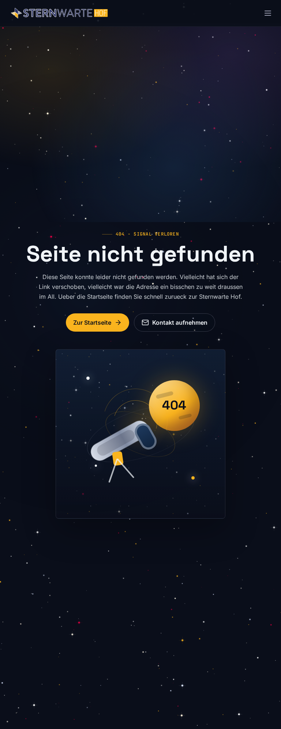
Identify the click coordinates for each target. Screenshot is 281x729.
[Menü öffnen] (268, 13)
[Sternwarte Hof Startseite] (59, 13)
